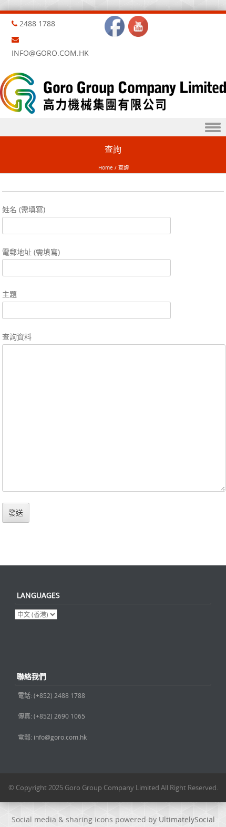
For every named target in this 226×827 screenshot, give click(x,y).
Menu (113, 127)
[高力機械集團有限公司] (113, 111)
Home (105, 167)
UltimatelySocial (187, 819)
